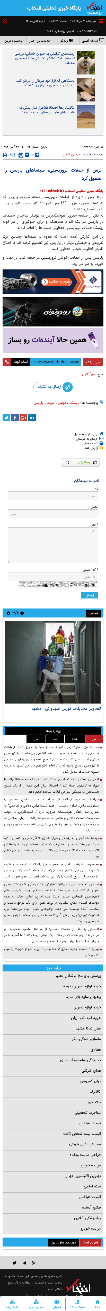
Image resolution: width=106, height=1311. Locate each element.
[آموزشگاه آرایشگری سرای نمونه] (53, 340)
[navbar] (101, 21)
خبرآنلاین (88, 374)
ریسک (74, 403)
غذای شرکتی (91, 1070)
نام (96, 488)
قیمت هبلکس (90, 1123)
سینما (50, 403)
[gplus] (23, 417)
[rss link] (33, 1262)
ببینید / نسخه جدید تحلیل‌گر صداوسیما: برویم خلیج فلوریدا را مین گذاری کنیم (51, 952)
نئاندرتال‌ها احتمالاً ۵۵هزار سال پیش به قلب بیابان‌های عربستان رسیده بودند (47, 110)
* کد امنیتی (90, 570)
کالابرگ (95, 1092)
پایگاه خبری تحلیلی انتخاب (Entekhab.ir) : (71, 191)
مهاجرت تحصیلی (87, 1113)
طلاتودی (94, 1102)
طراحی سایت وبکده (85, 1155)
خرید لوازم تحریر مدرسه (82, 986)
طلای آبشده (91, 1207)
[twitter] (6, 417)
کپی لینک (93, 362)
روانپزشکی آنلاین (87, 1218)
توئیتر (62, 403)
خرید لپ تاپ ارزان (86, 1018)
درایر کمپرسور (90, 1081)
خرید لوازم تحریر (88, 1007)
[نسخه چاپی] (5, 155)
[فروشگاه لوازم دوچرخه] (53, 312)
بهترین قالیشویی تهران (83, 1176)
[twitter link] (15, 1262)
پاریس (38, 403)
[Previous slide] (22, 613)
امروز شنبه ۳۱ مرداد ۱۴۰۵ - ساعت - (72, 21)
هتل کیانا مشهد (88, 1028)
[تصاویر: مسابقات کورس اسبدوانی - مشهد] (53, 662)
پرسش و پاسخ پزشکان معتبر (78, 976)
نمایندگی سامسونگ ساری (80, 1060)
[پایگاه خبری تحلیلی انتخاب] (94, 8)
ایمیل (94, 506)
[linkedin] (32, 417)
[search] (6, 21)
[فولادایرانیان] (53, 281)
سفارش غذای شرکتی (85, 1144)
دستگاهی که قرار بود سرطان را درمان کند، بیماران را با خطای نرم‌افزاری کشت (45, 83)
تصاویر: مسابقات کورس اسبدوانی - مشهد (66, 708)
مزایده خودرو (91, 1165)
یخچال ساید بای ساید (83, 997)
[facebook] (15, 417)
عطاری (96, 1049)
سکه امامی (92, 1186)
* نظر (94, 524)
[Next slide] (8, 613)
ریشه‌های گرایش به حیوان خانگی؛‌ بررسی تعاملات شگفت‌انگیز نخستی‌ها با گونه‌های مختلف (45, 58)
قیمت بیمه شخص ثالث (82, 1134)
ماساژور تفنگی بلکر (86, 1039)
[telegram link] (24, 1262)
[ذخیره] (21, 155)
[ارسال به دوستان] (12, 155)
